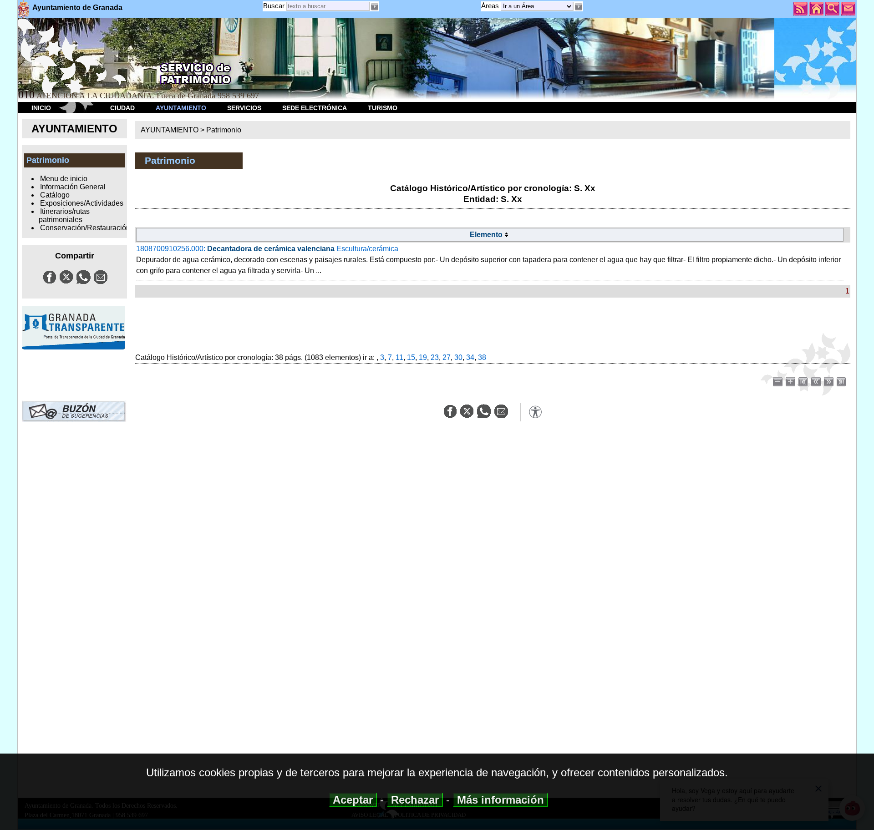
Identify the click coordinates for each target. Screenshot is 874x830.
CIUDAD (122, 107)
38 (482, 357)
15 (411, 357)
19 (423, 357)
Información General (73, 187)
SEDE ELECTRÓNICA (314, 107)
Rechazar (415, 800)
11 (399, 357)
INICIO (41, 107)
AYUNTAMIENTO (181, 107)
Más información (500, 800)
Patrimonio (223, 130)
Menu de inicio (63, 178)
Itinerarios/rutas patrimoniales (64, 215)
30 (458, 357)
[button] (578, 7)
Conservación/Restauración (85, 228)
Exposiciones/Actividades (81, 203)
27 (446, 357)
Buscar (274, 6)
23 (435, 357)
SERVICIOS (244, 107)
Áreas (491, 6)
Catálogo (55, 195)
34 (470, 357)
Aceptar (353, 800)
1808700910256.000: (488, 259)
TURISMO (382, 107)
